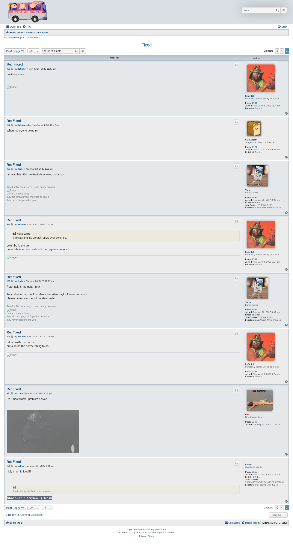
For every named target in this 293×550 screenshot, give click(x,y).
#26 (9, 336)
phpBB (135, 532)
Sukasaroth (251, 140)
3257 (254, 422)
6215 (254, 472)
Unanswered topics (14, 37)
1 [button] (282, 51)
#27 (9, 393)
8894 (254, 197)
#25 (9, 281)
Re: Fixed (15, 64)
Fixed (146, 45)
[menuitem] (27, 26)
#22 (9, 125)
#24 (9, 224)
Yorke (248, 190)
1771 (254, 147)
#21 (9, 69)
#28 (9, 466)
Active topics (33, 37)
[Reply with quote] (236, 65)
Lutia (247, 414)
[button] (277, 51)
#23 (9, 169)
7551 (254, 103)
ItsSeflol (249, 96)
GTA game (153, 529)
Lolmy (248, 464)
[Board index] (27, 12)
